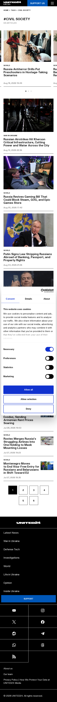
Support (28, 598)
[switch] (49, 358)
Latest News (11, 532)
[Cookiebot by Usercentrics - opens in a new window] (41, 291)
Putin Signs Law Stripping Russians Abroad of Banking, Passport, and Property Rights (28, 257)
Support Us (37, 3)
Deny (28, 409)
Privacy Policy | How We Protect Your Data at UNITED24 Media (27, 681)
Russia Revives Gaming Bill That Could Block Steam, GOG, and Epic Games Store (27, 199)
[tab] (25, 91)
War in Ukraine (10, 135)
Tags (13, 10)
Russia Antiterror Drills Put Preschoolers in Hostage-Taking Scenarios (26, 72)
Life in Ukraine (11, 574)
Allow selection (29, 399)
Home (6, 10)
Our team (8, 674)
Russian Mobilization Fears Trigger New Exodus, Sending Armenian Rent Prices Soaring (18, 417)
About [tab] (47, 299)
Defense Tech (12, 549)
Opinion (8, 582)
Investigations (11, 557)
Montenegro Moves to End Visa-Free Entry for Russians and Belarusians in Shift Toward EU (21, 468)
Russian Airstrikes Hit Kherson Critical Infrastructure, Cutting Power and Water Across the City (26, 142)
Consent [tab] (10, 299)
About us (8, 668)
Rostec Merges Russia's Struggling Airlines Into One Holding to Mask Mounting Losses (20, 443)
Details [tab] (28, 299)
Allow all (28, 389)
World (7, 65)
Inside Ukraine (11, 591)
